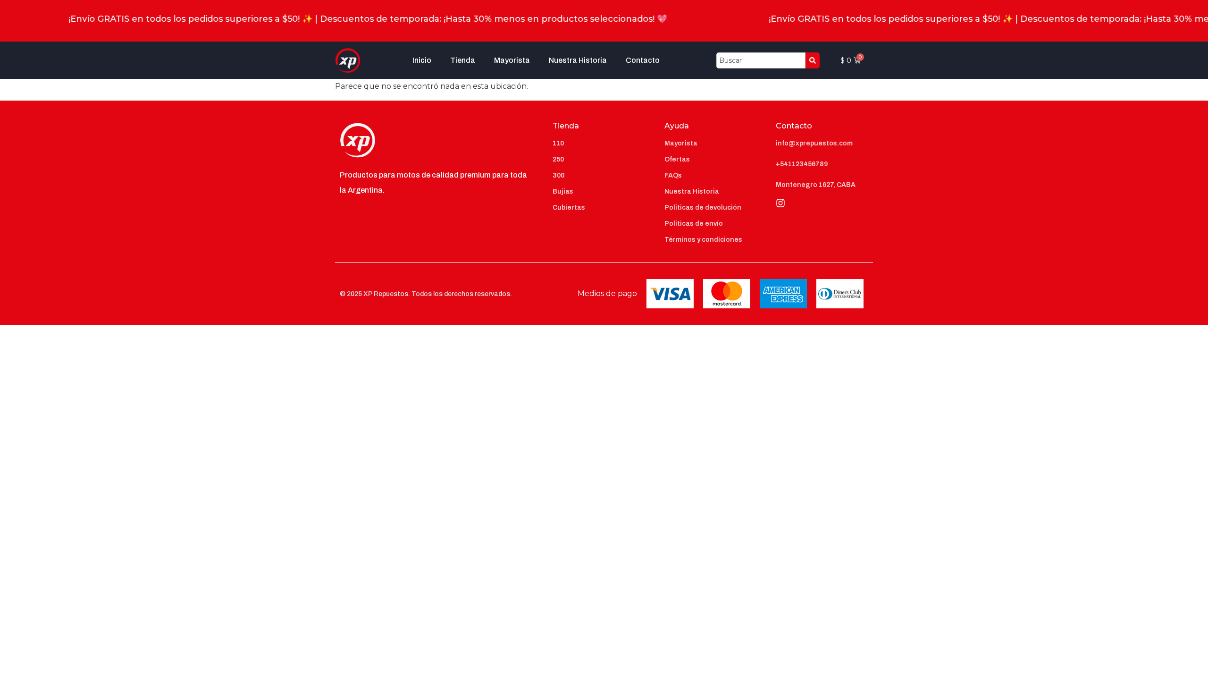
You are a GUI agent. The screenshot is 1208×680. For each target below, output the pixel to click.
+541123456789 (802, 164)
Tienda (462, 60)
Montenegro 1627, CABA (816, 184)
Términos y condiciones (703, 239)
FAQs (673, 175)
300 (558, 175)
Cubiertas (569, 207)
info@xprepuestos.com (814, 143)
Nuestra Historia (578, 60)
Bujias (563, 191)
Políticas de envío (693, 223)
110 (558, 143)
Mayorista (512, 60)
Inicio (421, 60)
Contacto (643, 60)
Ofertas (677, 159)
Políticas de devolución (702, 207)
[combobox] (760, 60)
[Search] (812, 60)
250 (558, 159)
